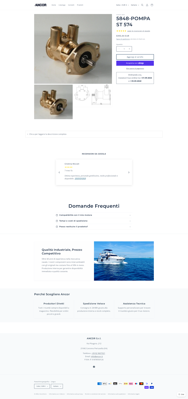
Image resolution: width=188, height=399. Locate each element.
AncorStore (43, 394)
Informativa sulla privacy (75, 394)
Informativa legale (133, 394)
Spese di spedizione (123, 39)
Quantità (119, 44)
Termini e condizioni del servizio (95, 394)
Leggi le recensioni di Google (138, 31)
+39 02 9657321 (98, 353)
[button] (142, 5)
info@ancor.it (97, 356)
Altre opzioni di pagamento (135, 68)
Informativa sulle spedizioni (117, 394)
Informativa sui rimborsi (57, 394)
